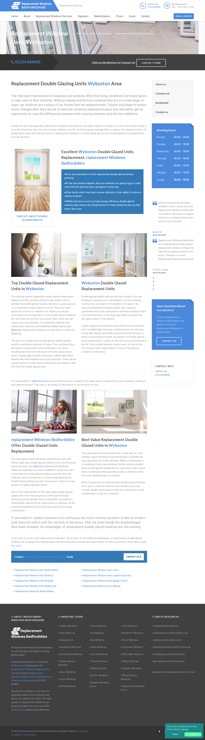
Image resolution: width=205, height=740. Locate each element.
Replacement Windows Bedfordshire (34, 591)
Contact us (162, 112)
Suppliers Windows (132, 668)
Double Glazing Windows (66, 663)
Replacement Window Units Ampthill (34, 580)
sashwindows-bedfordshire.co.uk (170, 632)
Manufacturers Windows (129, 677)
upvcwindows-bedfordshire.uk (169, 661)
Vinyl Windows (129, 625)
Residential (162, 102)
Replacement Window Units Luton (101, 570)
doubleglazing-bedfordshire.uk (169, 654)
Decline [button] (175, 734)
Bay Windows (98, 640)
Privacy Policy (30, 735)
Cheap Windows (99, 661)
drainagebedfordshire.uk (165, 625)
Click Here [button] (185, 729)
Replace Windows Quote (99, 684)
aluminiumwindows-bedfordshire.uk (171, 647)
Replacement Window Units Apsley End (35, 586)
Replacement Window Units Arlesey (101, 586)
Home (14, 16)
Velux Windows (99, 647)
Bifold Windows (67, 686)
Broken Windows (99, 675)
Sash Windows (67, 632)
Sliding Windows (130, 661)
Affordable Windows (133, 654)
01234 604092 (154, 7)
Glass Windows (67, 672)
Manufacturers (102, 16)
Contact (145, 16)
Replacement (66, 640)
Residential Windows (70, 647)
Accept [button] (193, 734)
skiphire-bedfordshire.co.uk (167, 640)
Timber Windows (68, 625)
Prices (119, 16)
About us (161, 84)
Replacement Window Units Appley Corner (105, 580)
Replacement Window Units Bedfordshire (36, 570)
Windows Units (98, 668)
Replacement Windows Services (54, 16)
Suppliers (83, 16)
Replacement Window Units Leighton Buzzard (107, 575)
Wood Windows (130, 640)
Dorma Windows (99, 654)
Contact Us (132, 556)
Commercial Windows (70, 654)
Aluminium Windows (132, 632)
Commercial (162, 93)
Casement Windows (132, 647)
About (27, 16)
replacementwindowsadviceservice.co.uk (173, 672)
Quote (132, 16)
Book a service (184, 16)
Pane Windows (98, 625)
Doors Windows (67, 679)
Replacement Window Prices (133, 688)
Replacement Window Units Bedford (34, 575)
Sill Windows (97, 632)
